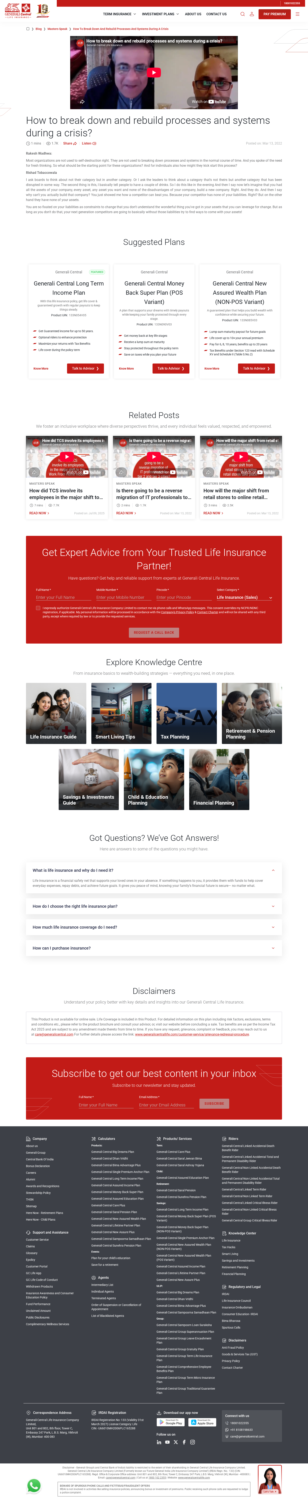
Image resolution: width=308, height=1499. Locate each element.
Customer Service (37, 1239)
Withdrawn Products (39, 1286)
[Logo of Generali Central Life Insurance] (18, 10)
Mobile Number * (107, 589)
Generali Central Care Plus (108, 1205)
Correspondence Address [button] (52, 1413)
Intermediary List (102, 1285)
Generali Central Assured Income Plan (115, 1185)
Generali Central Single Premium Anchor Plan (120, 1172)
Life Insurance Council (236, 1300)
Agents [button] (103, 1278)
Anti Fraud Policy (233, 1347)
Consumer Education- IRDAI (240, 1314)
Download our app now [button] (181, 1413)
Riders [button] (233, 1139)
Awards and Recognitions (42, 1186)
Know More (41, 368)
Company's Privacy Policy (177, 612)
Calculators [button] (106, 1139)
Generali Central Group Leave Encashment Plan (184, 1340)
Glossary (32, 1253)
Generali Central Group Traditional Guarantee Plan (186, 1390)
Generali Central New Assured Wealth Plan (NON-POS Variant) (184, 1247)
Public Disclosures (37, 1317)
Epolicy (30, 1259)
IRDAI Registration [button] (112, 1413)
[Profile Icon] (251, 14)
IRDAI (225, 1294)
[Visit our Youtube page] (167, 1442)
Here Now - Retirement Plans (44, 1213)
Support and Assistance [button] (51, 1232)
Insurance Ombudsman (237, 1307)
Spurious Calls (231, 1327)
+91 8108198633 (241, 1429)
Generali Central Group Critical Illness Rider (249, 1220)
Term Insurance (117, 14)
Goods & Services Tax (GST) (240, 1354)
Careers (31, 1172)
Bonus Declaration (38, 1166)
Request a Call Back (154, 633)
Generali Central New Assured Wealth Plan (118, 1218)
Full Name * (43, 589)
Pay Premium (275, 14)
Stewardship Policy (38, 1192)
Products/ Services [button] (177, 1139)
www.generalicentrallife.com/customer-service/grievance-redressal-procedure (192, 1034)
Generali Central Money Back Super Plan (117, 1192)
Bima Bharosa (231, 1320)
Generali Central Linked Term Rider (244, 1189)
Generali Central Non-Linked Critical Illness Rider (249, 1211)
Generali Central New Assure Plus (113, 1232)
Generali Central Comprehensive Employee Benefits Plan (184, 1369)
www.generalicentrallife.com (194, 1477)
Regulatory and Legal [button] (245, 1287)
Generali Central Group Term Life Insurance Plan (184, 1358)
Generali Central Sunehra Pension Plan (116, 1245)
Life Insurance (231, 1240)
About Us (193, 14)
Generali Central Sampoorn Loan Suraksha (184, 1325)
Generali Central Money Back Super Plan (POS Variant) (186, 1218)
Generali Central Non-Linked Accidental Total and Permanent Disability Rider (251, 1180)
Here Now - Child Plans (40, 1219)
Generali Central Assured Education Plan (117, 1198)
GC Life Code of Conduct (42, 1279)
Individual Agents (102, 1291)
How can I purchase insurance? (62, 948)
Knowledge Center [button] (242, 1233)
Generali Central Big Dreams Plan (112, 1151)
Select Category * (228, 589)
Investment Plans (158, 14)
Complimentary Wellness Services (47, 1324)
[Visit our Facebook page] (184, 1442)
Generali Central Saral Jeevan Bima (179, 1158)
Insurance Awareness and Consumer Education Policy (50, 1295)
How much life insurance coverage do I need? (75, 927)
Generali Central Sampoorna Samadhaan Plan (121, 1238)
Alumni (30, 1179)
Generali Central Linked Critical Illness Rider (250, 1203)
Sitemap (31, 1206)
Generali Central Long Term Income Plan (117, 1178)
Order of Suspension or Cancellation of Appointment (116, 1307)
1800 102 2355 (157, 1477)
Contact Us (216, 14)
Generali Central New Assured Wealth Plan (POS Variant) (184, 1257)
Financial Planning (234, 1274)
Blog (41, 29)
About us (32, 1146)
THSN (30, 1199)
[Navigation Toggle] (297, 14)
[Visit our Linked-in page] (159, 1442)
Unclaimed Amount (38, 1310)
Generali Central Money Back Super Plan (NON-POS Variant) (182, 1229)
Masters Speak (59, 29)
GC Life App (33, 1273)
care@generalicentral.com (54, 1034)
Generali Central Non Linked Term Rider (247, 1196)
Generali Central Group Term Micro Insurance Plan (186, 1380)
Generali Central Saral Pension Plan (114, 1212)
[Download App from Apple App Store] (202, 1422)
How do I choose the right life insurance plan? (75, 906)
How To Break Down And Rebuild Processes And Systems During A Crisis (120, 29)
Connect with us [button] (237, 1416)
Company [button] (40, 1139)
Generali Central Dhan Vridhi (109, 1158)
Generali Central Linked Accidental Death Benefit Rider (248, 1148)
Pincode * (163, 589)
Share (67, 143)
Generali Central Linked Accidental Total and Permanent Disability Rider (250, 1159)
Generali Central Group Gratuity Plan (180, 1349)
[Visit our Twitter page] (175, 1442)
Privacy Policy (231, 1361)
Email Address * (149, 1097)
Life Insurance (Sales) (237, 597)
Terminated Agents (103, 1298)
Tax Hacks (228, 1247)
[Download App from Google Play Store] (171, 1422)
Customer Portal (36, 1266)
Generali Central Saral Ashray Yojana (180, 1165)
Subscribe (214, 1104)
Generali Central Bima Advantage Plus (116, 1165)
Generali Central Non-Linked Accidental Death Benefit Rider (251, 1170)
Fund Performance (38, 1304)
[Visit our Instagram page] (192, 1442)
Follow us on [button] (166, 1434)
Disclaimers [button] (237, 1340)
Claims (30, 1246)
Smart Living (230, 1254)
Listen (86, 143)
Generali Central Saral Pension (176, 1190)
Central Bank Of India (40, 1159)
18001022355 (292, 3)
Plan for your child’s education (110, 1258)
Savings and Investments (238, 1260)
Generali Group (35, 1152)
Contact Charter (207, 612)
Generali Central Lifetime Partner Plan (115, 1225)
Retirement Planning (235, 1267)
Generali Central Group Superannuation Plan (185, 1331)
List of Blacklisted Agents (107, 1315)
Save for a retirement (104, 1264)
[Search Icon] (242, 14)
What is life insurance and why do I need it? (73, 870)
